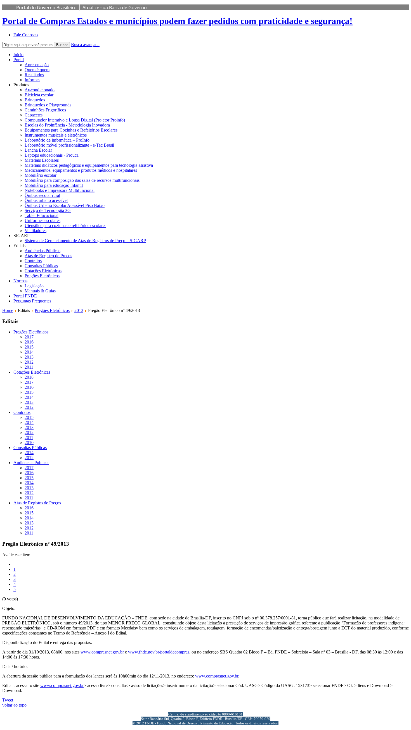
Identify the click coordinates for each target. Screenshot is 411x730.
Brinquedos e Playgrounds (48, 104)
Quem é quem (37, 69)
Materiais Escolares (42, 160)
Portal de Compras (177, 21)
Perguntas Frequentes (32, 301)
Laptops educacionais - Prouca (52, 155)
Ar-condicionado (40, 89)
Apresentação (37, 64)
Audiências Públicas (42, 250)
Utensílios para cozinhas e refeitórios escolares (65, 225)
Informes (32, 79)
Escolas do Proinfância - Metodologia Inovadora (67, 125)
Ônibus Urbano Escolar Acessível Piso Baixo (65, 205)
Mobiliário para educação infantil (54, 185)
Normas (20, 280)
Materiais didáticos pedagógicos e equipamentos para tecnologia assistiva (89, 165)
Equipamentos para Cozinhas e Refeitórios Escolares (71, 130)
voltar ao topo (14, 705)
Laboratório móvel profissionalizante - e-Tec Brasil (69, 145)
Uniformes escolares (42, 220)
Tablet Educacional (41, 215)
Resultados (34, 74)
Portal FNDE (25, 296)
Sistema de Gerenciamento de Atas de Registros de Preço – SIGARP (85, 240)
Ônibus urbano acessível (46, 200)
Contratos (33, 260)
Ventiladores (35, 230)
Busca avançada (85, 44)
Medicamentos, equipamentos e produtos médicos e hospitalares (81, 170)
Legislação (34, 285)
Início (18, 54)
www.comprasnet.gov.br (102, 652)
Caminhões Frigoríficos (45, 110)
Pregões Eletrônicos (42, 275)
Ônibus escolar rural (42, 195)
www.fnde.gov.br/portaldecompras (158, 652)
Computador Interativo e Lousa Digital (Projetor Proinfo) (75, 120)
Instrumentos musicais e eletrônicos (56, 135)
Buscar (62, 45)
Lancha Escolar (38, 150)
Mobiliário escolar (40, 175)
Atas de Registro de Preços (48, 255)
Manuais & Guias (40, 290)
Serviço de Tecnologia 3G (48, 210)
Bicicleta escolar (39, 94)
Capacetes (33, 115)
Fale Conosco (25, 34)
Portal (18, 59)
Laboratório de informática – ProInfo (57, 140)
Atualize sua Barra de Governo (114, 7)
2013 (78, 310)
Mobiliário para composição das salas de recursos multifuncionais (82, 180)
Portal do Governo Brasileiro (46, 7)
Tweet (7, 700)
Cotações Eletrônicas (43, 270)
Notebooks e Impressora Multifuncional (60, 190)
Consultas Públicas (41, 265)
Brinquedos (35, 99)
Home (7, 310)
